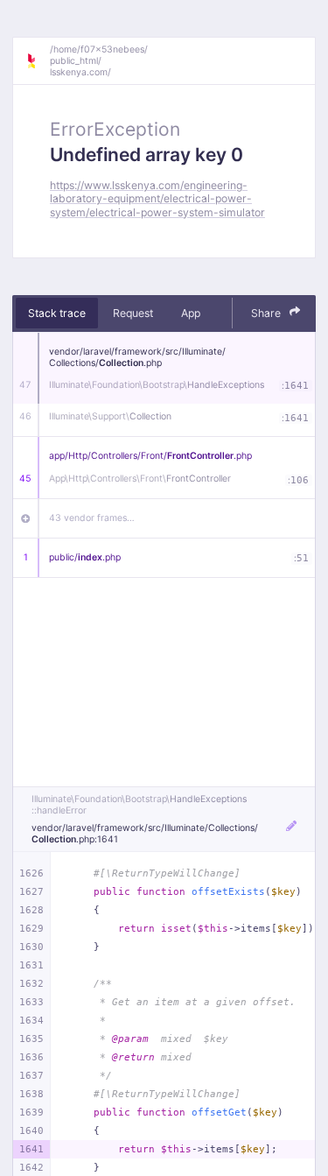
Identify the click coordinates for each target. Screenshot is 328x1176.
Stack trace (57, 313)
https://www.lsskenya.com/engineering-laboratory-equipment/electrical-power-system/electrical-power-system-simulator (157, 199)
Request (133, 313)
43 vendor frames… (92, 518)
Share (267, 313)
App (190, 313)
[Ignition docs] (37, 61)
